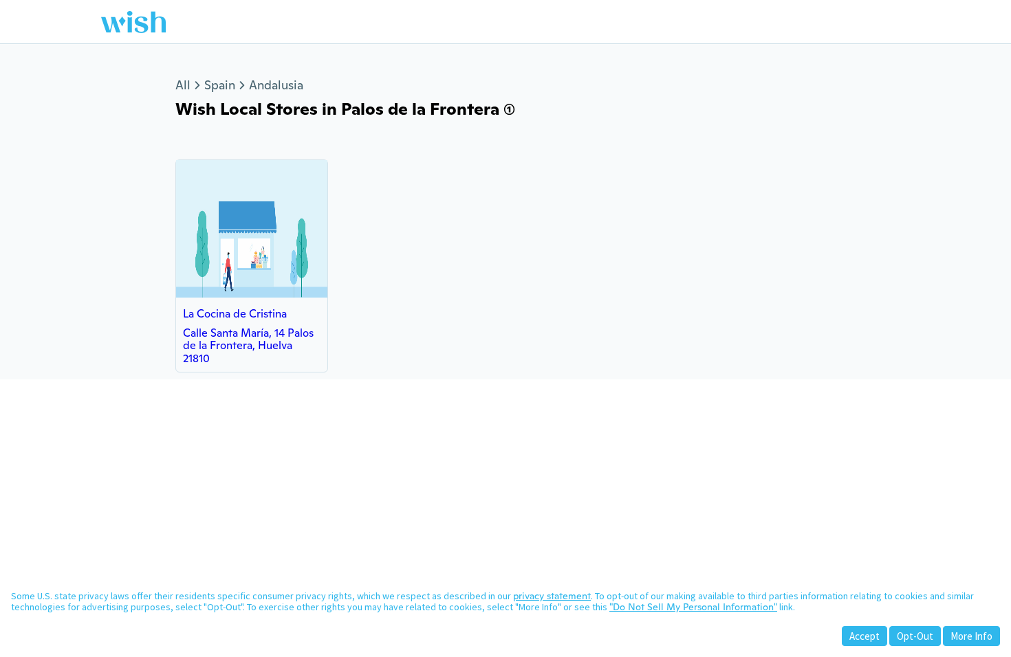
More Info (971, 636)
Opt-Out (915, 636)
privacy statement (552, 596)
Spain (219, 85)
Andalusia (276, 85)
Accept (864, 636)
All (183, 85)
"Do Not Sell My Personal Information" (693, 607)
